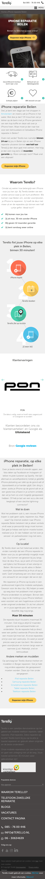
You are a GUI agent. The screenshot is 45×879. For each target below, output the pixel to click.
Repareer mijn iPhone (20, 38)
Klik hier (35, 873)
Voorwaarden (21, 867)
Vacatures (8, 812)
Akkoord (29, 877)
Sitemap (4, 870)
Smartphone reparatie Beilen (24, 685)
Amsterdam (6, 114)
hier (37, 861)
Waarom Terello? (14, 792)
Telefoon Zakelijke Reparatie (15, 799)
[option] (22, 393)
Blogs (5, 807)
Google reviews (26, 445)
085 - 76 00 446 (14, 826)
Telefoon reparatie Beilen (24, 691)
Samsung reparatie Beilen (24, 682)
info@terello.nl (17, 832)
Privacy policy (34, 867)
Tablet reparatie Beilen (24, 688)
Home (3, 12)
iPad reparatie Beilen (24, 678)
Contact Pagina (13, 818)
